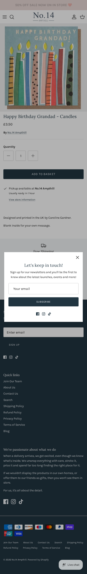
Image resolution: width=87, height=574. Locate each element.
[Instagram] (43, 313)
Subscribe (43, 301)
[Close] (77, 257)
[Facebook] (37, 313)
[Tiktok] (49, 313)
